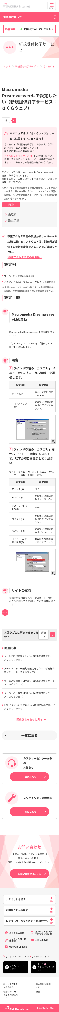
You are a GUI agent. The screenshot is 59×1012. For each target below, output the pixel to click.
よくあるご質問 (16, 933)
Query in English (18, 947)
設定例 (12, 214)
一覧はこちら (29, 776)
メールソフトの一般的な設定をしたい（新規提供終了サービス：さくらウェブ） (29, 670)
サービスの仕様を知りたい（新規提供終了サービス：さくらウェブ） (29, 682)
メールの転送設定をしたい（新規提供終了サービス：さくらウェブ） (29, 658)
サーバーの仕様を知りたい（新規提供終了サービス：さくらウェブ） (29, 694)
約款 (38, 992)
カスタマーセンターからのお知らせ (43, 932)
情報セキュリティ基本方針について (10, 995)
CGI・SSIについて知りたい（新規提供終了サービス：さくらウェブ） (29, 707)
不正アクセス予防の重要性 (24, 257)
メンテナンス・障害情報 (17, 940)
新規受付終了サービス (27, 66)
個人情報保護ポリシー (43, 985)
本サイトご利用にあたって (10, 985)
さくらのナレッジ (40, 956)
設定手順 (13, 220)
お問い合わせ (41, 940)
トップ (7, 66)
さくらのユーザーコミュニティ (17, 956)
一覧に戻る (29, 735)
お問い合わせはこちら (29, 873)
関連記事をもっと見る (29, 719)
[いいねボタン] (6, 120)
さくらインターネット (17, 967)
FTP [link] (37, 489)
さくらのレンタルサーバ (17, 155)
